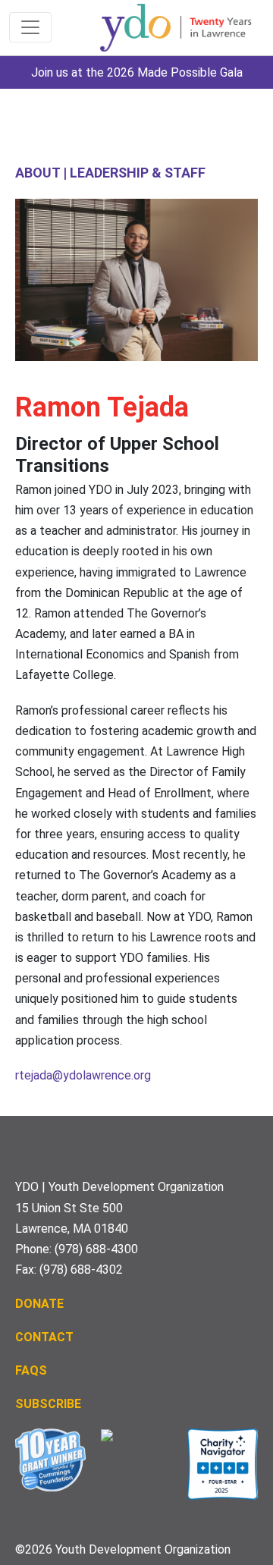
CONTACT (44, 1337)
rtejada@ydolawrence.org (83, 1075)
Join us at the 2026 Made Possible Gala (137, 72)
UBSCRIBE (52, 1404)
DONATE (39, 1303)
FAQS (31, 1370)
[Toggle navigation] (30, 27)
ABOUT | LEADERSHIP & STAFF (110, 173)
